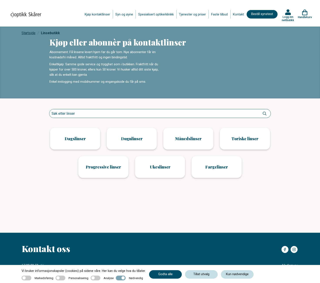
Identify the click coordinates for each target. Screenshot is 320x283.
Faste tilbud (219, 14)
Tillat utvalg (201, 274)
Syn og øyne (124, 14)
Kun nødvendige (237, 274)
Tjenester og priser (192, 14)
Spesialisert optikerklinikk (156, 14)
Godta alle (165, 274)
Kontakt (238, 14)
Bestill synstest (262, 14)
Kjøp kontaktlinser (97, 14)
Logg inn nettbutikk (288, 18)
